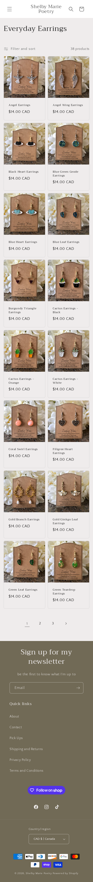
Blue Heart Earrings (23, 242)
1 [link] (27, 624)
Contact (16, 727)
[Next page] (66, 623)
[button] (9, 9)
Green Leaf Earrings (23, 590)
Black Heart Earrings (24, 172)
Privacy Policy (20, 760)
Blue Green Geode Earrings (65, 173)
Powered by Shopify (66, 873)
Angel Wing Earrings (68, 105)
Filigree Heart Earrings (63, 451)
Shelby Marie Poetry (39, 873)
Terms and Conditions (26, 771)
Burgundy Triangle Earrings (22, 310)
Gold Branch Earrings (24, 520)
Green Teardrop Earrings (64, 591)
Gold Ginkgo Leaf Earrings (65, 521)
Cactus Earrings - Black (65, 310)
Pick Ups (16, 738)
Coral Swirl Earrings (23, 449)
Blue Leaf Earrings (66, 242)
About (14, 716)
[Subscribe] (78, 688)
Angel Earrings (19, 105)
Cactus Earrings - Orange (21, 381)
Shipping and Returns (26, 749)
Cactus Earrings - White (65, 381)
